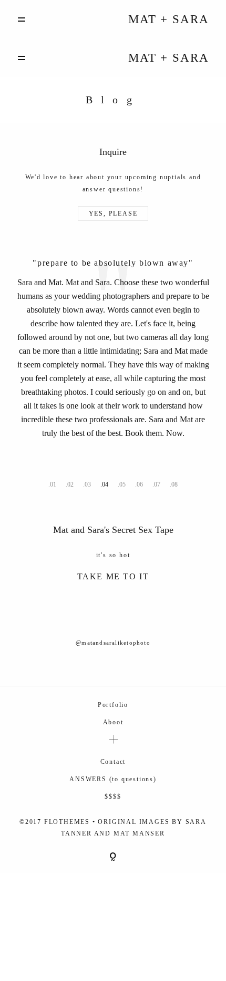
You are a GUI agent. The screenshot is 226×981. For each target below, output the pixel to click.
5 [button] (124, 481)
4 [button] (106, 481)
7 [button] (158, 481)
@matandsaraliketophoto (113, 639)
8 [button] (176, 481)
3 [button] (89, 481)
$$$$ (113, 793)
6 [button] (141, 481)
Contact (113, 758)
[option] (113, 318)
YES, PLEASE (113, 213)
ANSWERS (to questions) (113, 775)
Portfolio (113, 701)
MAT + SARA (168, 19)
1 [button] (54, 481)
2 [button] (72, 481)
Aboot (113, 718)
